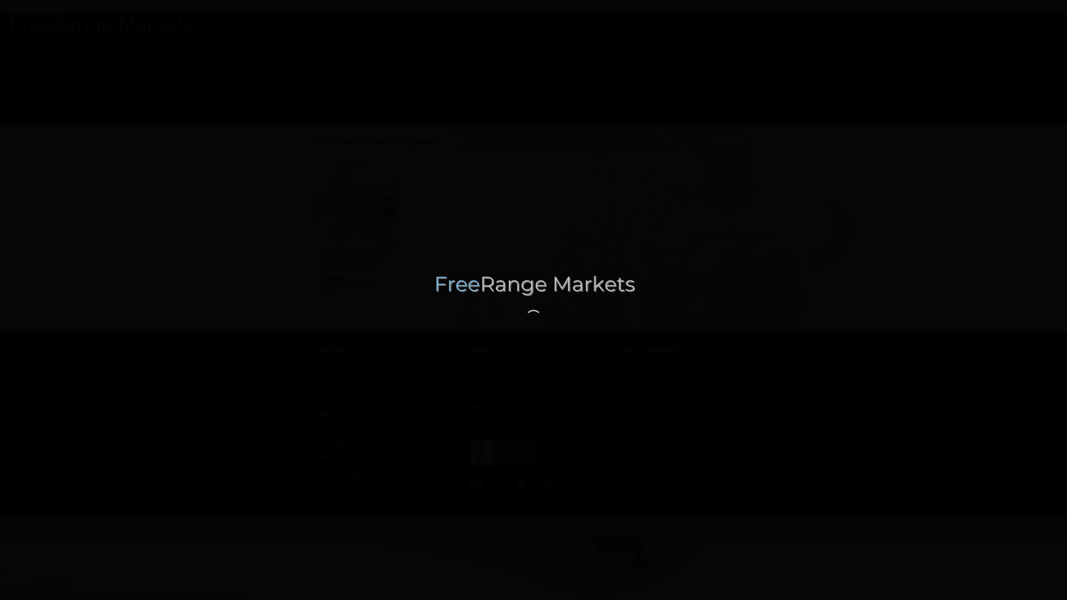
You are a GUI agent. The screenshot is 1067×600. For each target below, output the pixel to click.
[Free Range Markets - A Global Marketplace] (533, 286)
